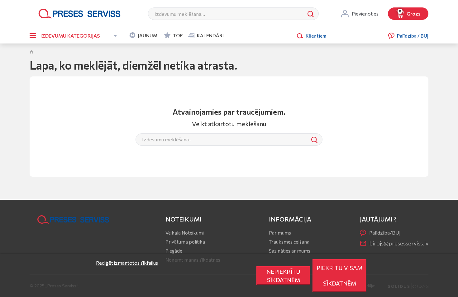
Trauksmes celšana (289, 241)
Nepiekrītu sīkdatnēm (283, 275)
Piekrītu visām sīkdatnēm (339, 275)
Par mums (280, 232)
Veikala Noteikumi (184, 232)
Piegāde (173, 251)
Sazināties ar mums (289, 251)
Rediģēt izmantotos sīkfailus (127, 263)
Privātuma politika (185, 241)
